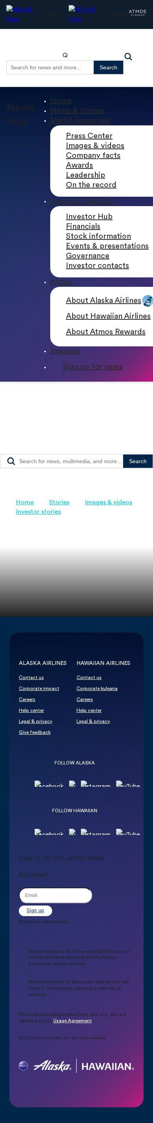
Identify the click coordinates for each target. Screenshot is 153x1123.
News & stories (77, 111)
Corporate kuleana (97, 688)
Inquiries (65, 351)
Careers (27, 699)
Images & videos (95, 146)
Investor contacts (97, 266)
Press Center (89, 136)
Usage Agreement (72, 1021)
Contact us (31, 678)
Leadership (85, 175)
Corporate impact (39, 688)
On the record (91, 185)
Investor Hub (89, 217)
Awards (79, 166)
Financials (83, 227)
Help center (31, 710)
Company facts (93, 156)
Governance (87, 256)
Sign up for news (93, 367)
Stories (59, 503)
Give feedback (35, 732)
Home (61, 101)
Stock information (98, 237)
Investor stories (38, 512)
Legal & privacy (35, 721)
